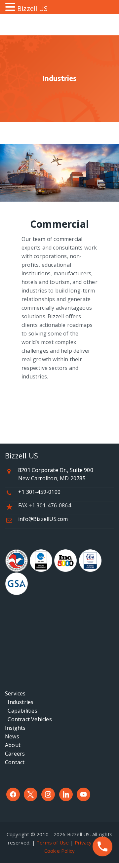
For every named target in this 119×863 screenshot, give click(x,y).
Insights (15, 727)
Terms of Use (52, 842)
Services (15, 693)
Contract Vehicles (28, 719)
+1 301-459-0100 (39, 491)
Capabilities (21, 710)
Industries (19, 702)
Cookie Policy (59, 850)
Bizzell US (32, 8)
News (12, 736)
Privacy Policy (91, 842)
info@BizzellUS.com (43, 519)
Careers (15, 753)
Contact (14, 762)
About (12, 745)
